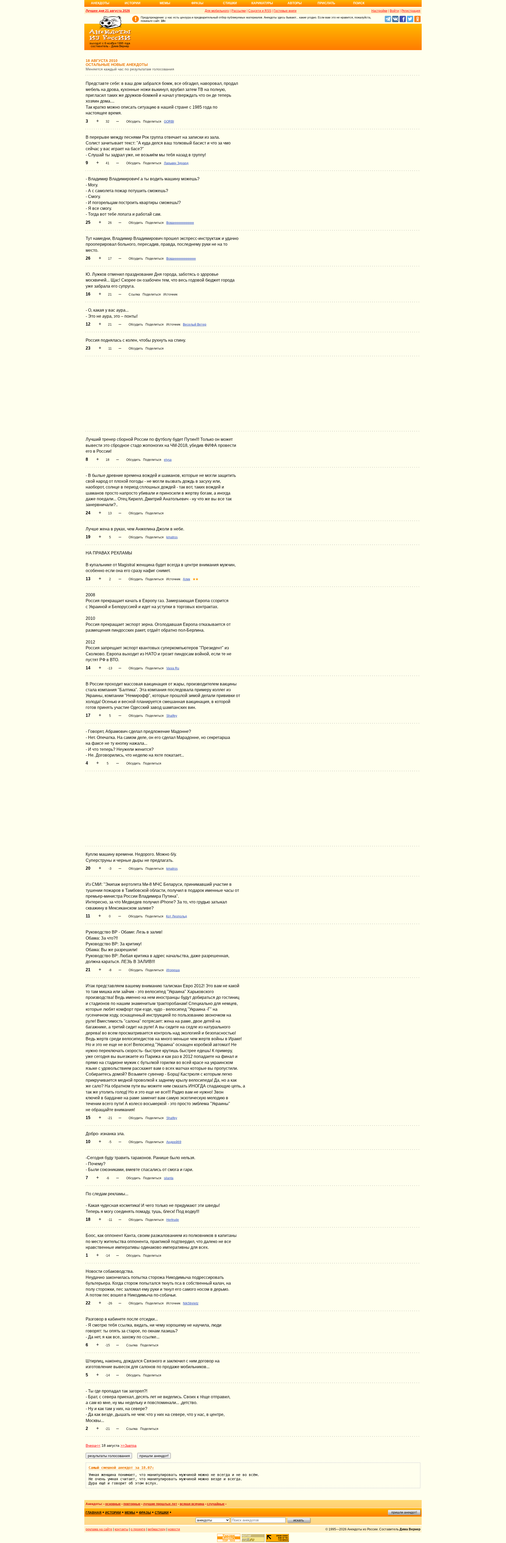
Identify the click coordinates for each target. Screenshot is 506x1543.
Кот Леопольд (176, 916)
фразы (145, 1513)
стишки (162, 1513)
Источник (170, 294)
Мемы (165, 3)
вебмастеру (157, 1529)
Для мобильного (217, 11)
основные (113, 1504)
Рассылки (238, 11)
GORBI (169, 121)
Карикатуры (262, 3)
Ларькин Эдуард (176, 163)
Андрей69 (173, 1142)
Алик (186, 579)
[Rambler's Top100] (228, 1538)
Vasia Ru (172, 668)
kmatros (172, 537)
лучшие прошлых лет (160, 1504)
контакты (121, 1529)
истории (113, 1513)
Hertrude (172, 1220)
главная (93, 1513)
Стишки (230, 3)
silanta (168, 1178)
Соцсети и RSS (259, 11)
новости (174, 1529)
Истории (132, 3)
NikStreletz (190, 1303)
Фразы (197, 3)
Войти (394, 11)
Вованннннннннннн (181, 258)
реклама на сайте (99, 1529)
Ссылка (134, 294)
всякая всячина (192, 1504)
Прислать (326, 3)
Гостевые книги (285, 11)
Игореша (173, 970)
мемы (130, 1513)
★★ (195, 579)
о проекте (138, 1529)
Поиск (358, 3)
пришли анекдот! (404, 1512)
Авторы (295, 3)
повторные (131, 1504)
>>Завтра (128, 1445)
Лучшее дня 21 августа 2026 (108, 11)
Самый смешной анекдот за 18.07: (121, 1467)
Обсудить (133, 121)
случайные (216, 1504)
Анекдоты (100, 3)
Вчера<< (93, 1445)
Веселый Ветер (194, 324)
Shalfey (171, 716)
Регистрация (410, 11)
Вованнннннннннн (180, 223)
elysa (168, 460)
